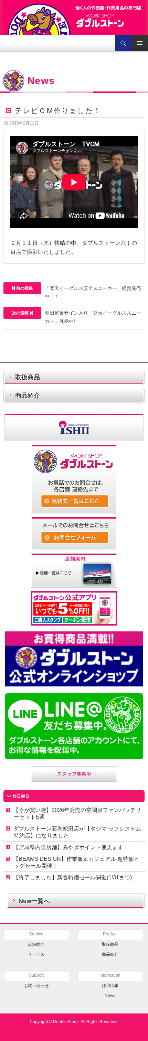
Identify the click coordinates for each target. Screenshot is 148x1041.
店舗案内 (36, 944)
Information (109, 975)
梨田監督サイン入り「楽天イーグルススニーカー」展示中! (76, 317)
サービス (36, 954)
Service (36, 934)
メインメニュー (139, 43)
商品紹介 (27, 395)
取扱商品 (27, 377)
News (110, 995)
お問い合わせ (36, 985)
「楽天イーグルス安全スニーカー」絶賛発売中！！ (78, 292)
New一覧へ (34, 901)
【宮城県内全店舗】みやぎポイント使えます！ (71, 847)
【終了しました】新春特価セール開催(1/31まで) (72, 877)
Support (36, 975)
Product (110, 934)
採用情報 (110, 985)
